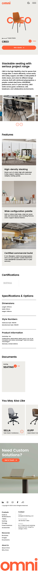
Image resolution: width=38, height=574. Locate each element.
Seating (4, 521)
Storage (4, 523)
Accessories (6, 527)
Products (5, 512)
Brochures (5, 535)
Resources (6, 533)
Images (4, 538)
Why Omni (5, 550)
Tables (4, 519)
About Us (5, 545)
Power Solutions (7, 525)
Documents (6, 540)
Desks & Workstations (6, 515)
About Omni (6, 548)
